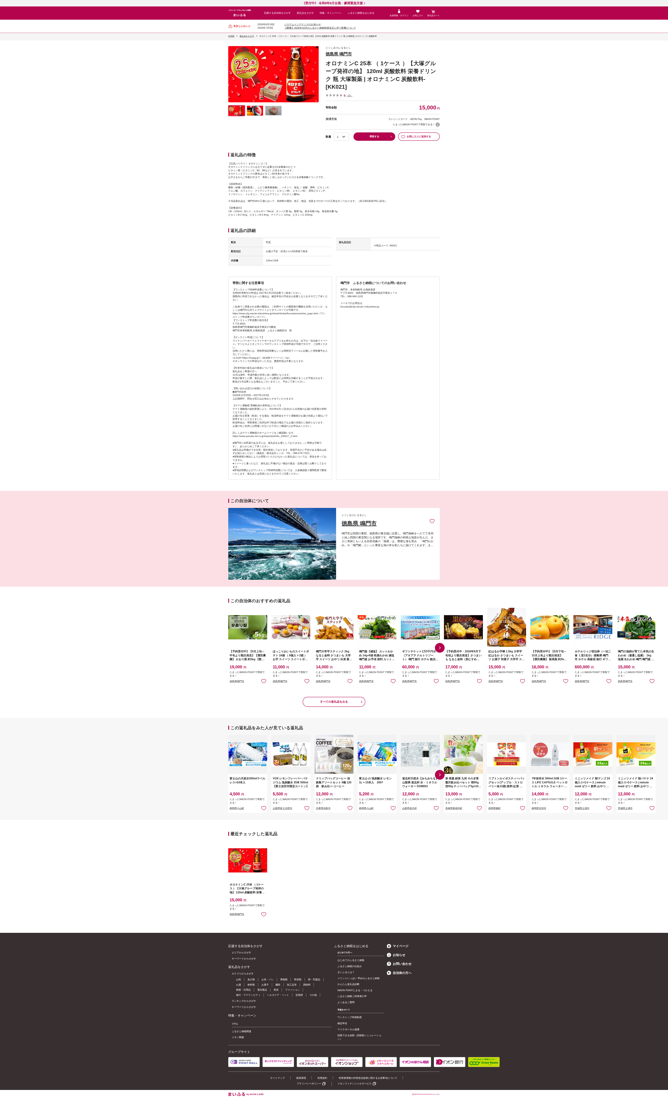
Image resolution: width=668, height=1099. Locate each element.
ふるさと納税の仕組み (349, 966)
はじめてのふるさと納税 (350, 960)
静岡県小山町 (237, 808)
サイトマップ (277, 1078)
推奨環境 (301, 1078)
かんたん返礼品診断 (348, 984)
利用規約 (322, 1078)
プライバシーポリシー (309, 1083)
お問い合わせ (402, 964)
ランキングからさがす (244, 1000)
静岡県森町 (494, 808)
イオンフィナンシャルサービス (354, 1083)
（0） (349, 95)
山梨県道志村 (409, 808)
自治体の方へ (402, 973)
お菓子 (265, 984)
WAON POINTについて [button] (438, 124)
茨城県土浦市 (582, 808)
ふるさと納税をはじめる (361, 12)
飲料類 (251, 984)
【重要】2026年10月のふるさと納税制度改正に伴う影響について (320, 27)
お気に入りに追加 (432, 521)
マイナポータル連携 (348, 1029)
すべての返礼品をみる (334, 701)
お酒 (238, 984)
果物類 (284, 979)
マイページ (400, 946)
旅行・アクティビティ (248, 995)
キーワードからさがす (244, 958)
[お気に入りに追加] (432, 521)
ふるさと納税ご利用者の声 (352, 996)
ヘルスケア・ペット (278, 995)
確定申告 (342, 1023)
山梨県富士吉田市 (282, 808)
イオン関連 (238, 1037)
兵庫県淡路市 (323, 808)
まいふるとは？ (346, 972)
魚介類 (251, 979)
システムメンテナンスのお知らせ (302, 24)
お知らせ (399, 955)
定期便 (299, 995)
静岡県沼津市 (539, 808)
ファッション (292, 989)
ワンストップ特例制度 (349, 1017)
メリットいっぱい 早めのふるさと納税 (358, 978)
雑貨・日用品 (243, 989)
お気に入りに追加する (419, 136)
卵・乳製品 (314, 979)
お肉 (238, 979)
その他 (313, 995)
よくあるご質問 (346, 1002)
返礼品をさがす (305, 12)
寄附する (374, 136)
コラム (235, 1023)
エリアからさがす (241, 952)
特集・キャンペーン (331, 12)
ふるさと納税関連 (241, 1031)
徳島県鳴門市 (237, 681)
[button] (440, 648)
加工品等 (292, 984)
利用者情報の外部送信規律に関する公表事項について (368, 1078)
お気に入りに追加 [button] (263, 680)
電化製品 (262, 989)
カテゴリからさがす (243, 973)
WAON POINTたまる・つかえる (354, 990)
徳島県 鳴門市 (339, 54)
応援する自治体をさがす (277, 12)
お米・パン (267, 979)
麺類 (277, 984)
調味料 (307, 984)
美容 (276, 989)
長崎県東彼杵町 (453, 808)
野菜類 (297, 979)
